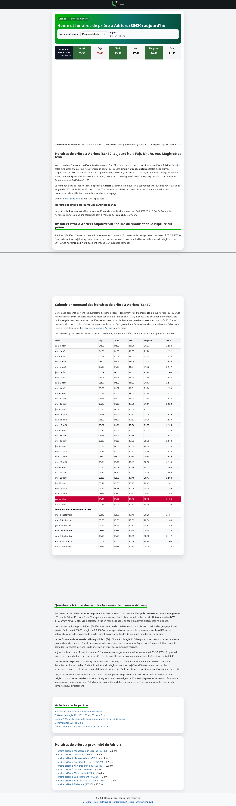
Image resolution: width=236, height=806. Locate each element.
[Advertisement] (118, 82)
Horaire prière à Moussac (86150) (74, 769)
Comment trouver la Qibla (69, 722)
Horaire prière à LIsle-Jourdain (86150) (77, 758)
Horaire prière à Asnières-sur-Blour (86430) (79, 765)
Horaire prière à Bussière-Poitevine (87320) (79, 761)
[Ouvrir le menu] (122, 3)
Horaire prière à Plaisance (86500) (74, 784)
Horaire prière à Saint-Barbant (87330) (77, 776)
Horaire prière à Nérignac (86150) (74, 754)
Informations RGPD (145, 802)
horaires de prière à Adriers (98, 327)
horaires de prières (73, 198)
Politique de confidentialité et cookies (117, 802)
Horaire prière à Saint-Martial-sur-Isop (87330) (81, 780)
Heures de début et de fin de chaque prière (78, 711)
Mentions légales (90, 802)
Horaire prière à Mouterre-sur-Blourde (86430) (81, 750)
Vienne (62, 18)
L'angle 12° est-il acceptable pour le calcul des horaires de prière (90, 718)
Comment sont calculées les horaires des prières (81, 726)
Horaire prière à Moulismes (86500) (75, 773)
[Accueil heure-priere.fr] (115, 3)
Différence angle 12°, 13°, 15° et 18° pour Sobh (80, 715)
